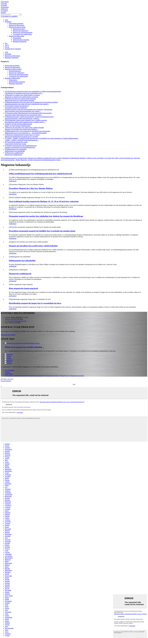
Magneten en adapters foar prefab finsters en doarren (21, 97)
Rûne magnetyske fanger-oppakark (23, 288)
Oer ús (7, 47)
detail (14, 181)
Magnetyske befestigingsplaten (22, 32)
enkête (11, 181)
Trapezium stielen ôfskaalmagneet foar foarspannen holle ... (23, 115)
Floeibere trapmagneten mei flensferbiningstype (20, 147)
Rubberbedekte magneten (21, 40)
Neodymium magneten (16, 23)
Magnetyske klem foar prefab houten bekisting (19, 100)
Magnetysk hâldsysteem (16, 36)
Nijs (6, 43)
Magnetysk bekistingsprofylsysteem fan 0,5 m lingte (21, 136)
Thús (6, 20)
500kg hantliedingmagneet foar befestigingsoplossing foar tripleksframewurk (40, 174)
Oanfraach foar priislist (8, 335)
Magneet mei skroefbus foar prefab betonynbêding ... (21, 129)
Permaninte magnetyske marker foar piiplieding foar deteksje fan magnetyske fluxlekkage (46, 216)
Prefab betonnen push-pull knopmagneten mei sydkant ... (23, 111)
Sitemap (7, 372)
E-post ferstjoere (6, 381)
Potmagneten (17, 38)
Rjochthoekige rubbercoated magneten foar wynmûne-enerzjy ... (25, 122)
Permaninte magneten (52, 376)
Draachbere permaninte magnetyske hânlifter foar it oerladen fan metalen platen (42, 231)
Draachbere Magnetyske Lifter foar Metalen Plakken (31, 188)
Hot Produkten (9, 370)
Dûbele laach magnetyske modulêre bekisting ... (24, 347)
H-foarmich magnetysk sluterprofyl (16, 108)
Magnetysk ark (64, 376)
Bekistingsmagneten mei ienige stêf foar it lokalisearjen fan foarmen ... (27, 104)
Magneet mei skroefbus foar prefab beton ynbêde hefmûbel (33, 246)
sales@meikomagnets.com (17, 321)
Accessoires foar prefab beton (22, 34)
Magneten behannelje (19, 41)
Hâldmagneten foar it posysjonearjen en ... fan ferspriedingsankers (26, 133)
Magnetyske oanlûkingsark (13, 154)
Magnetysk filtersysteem (16, 25)
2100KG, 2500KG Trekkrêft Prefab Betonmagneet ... (22, 140)
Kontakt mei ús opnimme (13, 49)
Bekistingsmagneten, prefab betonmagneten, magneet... (22, 118)
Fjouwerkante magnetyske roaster (15, 144)
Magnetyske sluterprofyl (20, 31)
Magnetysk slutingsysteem (17, 27)
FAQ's (7, 45)
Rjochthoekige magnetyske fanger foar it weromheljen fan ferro (35, 303)
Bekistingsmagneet (19, 29)
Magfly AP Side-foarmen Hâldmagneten (17, 126)
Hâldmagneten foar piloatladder (15, 151)
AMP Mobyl (9, 374)
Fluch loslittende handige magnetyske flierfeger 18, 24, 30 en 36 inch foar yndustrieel (44, 201)
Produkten (8, 21)
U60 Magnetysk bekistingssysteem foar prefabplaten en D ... (24, 93)
